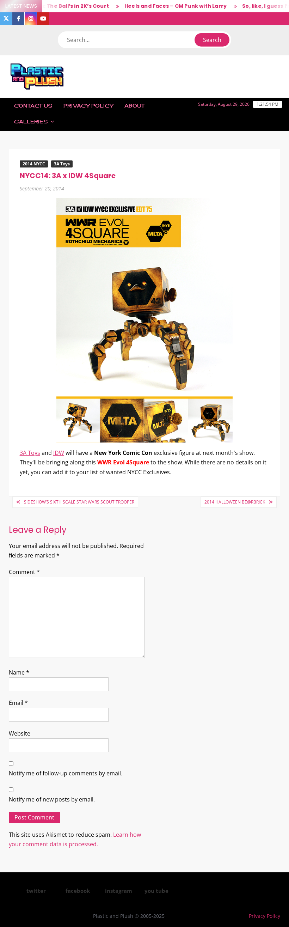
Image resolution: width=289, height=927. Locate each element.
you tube (156, 890)
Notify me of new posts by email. (52, 799)
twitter (36, 890)
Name (19, 672)
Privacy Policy (88, 106)
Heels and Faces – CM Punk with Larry (165, 6)
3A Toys (62, 164)
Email (18, 703)
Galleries (31, 121)
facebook (78, 890)
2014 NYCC (34, 164)
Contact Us (33, 106)
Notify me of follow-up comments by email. (65, 773)
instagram (118, 890)
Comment (24, 572)
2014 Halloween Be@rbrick (234, 502)
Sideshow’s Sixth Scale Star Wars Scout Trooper (79, 502)
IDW (58, 453)
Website (19, 733)
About (134, 106)
